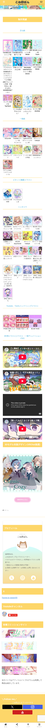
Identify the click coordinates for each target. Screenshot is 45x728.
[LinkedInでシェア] (22, 615)
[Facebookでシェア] (7, 609)
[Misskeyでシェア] (37, 603)
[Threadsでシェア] (17, 609)
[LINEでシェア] (37, 609)
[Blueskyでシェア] (27, 603)
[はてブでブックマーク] (27, 609)
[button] (32, 615)
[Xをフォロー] (11, 577)
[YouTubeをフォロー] (33, 577)
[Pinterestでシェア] (12, 615)
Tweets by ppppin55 (9, 598)
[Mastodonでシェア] (17, 603)
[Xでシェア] (7, 603)
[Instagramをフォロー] (22, 577)
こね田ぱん (22, 537)
